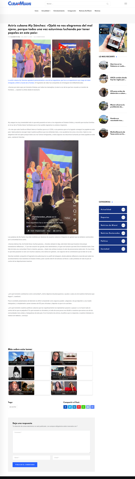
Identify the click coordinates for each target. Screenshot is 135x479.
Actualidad (45, 11)
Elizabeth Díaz (15, 37)
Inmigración (72, 11)
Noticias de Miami (85, 11)
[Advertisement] (51, 106)
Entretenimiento (59, 11)
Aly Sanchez (12, 407)
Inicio (36, 11)
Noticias (97, 11)
